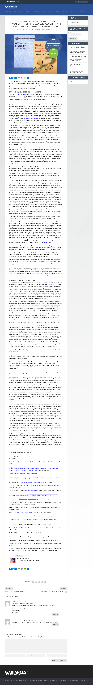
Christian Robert (47, 242)
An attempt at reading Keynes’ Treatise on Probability (30, 512)
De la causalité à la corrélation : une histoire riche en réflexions (78, 51)
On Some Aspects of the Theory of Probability (34, 527)
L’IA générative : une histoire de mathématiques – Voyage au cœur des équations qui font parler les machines (78, 58)
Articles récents (18, 555)
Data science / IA (18, 11)
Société (81, 11)
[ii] (13, 130)
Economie (28, 11)
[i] (45, 99)
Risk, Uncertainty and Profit (47, 282)
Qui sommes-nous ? (75, 22)
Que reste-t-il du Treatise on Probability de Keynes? (30, 516)
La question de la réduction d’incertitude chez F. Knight (34, 462)
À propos (12, 555)
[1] (25, 106)
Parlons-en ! (73, 81)
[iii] (19, 151)
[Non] (91, 681)
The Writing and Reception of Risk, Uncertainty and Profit (32, 482)
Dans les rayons (42, 29)
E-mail (70, 32)
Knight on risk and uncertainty (31, 490)
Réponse (55, 614)
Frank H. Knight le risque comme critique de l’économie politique (41, 507)
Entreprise (36, 11)
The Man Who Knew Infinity (30, 118)
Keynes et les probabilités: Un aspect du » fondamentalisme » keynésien (34, 456)
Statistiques (49, 29)
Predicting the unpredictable (24, 532)
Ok (47, 682)
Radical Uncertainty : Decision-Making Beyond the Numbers (26, 379)
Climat (57, 11)
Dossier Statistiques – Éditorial (78, 47)
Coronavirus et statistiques (20, 1)
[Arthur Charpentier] (13, 563)
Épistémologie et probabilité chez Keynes (28, 499)
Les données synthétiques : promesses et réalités (76, 71)
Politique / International (69, 11)
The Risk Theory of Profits (19, 305)
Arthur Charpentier (26, 29)
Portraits (8, 11)
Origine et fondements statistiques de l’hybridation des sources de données (78, 66)
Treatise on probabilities (23, 94)
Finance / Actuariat (47, 11)
